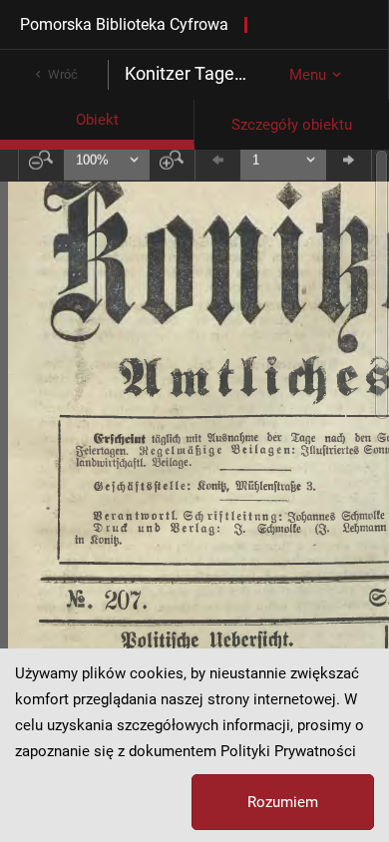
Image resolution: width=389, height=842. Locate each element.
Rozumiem (282, 802)
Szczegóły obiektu (291, 125)
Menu (307, 75)
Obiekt (97, 120)
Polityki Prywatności (288, 751)
